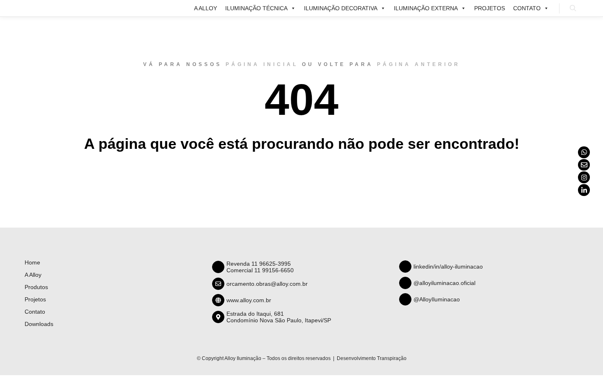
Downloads (39, 324)
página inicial (262, 64)
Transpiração (392, 358)
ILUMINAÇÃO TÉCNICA (256, 8)
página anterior (418, 64)
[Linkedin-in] (584, 190)
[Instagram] (584, 177)
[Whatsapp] (584, 152)
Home (32, 262)
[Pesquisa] (573, 8)
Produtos (36, 287)
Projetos (489, 8)
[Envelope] (584, 165)
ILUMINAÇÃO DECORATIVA (340, 8)
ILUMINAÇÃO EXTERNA (426, 8)
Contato (527, 8)
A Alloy (205, 8)
